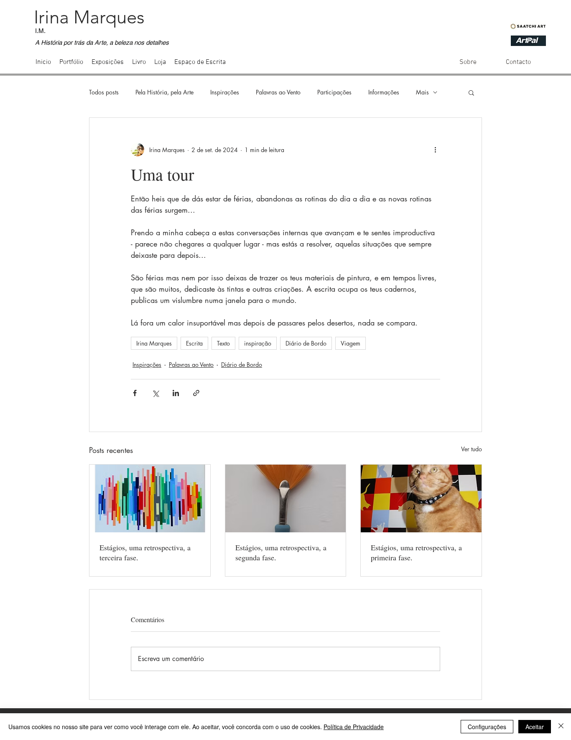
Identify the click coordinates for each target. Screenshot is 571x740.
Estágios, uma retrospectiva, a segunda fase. (280, 552)
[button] (471, 92)
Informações (383, 92)
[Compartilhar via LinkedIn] (176, 393)
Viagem (350, 343)
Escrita (194, 343)
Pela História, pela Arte (164, 92)
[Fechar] (561, 726)
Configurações (487, 726)
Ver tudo (471, 449)
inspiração (257, 343)
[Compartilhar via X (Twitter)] (155, 393)
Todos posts (104, 92)
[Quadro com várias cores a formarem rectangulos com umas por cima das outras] (149, 498)
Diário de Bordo (306, 343)
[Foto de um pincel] (285, 498)
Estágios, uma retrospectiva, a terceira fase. (145, 552)
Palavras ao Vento (278, 92)
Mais (422, 92)
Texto (223, 343)
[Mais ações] (435, 150)
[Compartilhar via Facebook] (135, 393)
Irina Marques (154, 343)
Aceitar (534, 726)
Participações (334, 92)
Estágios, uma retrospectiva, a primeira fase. (416, 552)
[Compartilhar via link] (196, 393)
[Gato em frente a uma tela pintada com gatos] (421, 498)
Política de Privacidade (354, 726)
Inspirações (224, 92)
